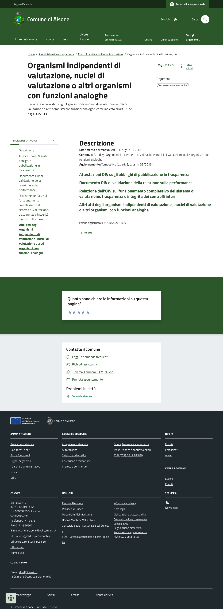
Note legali (120, 509)
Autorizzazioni (70, 450)
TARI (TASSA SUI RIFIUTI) (128, 455)
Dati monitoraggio (20, 595)
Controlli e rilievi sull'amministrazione (100, 54)
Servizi (67, 39)
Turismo (148, 40)
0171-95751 (29, 520)
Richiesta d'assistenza (126, 536)
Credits (75, 595)
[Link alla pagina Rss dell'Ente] (167, 503)
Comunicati (171, 450)
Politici (14, 472)
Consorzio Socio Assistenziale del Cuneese (85, 528)
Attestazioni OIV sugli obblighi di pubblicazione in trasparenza (134, 174)
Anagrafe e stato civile (75, 444)
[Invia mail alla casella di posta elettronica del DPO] (28, 572)
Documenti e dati (20, 450)
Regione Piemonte (23, 4)
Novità (49, 39)
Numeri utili (17, 553)
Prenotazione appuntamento (130, 532)
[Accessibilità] (11, 598)
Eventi (169, 484)
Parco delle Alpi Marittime (77, 514)
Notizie (169, 444)
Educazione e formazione (76, 461)
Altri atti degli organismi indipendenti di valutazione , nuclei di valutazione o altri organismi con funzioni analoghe (145, 207)
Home (31, 54)
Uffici (13, 477)
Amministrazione (26, 39)
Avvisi (168, 455)
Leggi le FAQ (121, 524)
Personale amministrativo (25, 466)
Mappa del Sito (104, 595)
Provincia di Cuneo (72, 509)
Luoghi (169, 479)
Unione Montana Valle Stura (78, 520)
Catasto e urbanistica (74, 455)
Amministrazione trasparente (56, 54)
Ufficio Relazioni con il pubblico (28, 541)
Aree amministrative (22, 444)
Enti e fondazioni (20, 455)
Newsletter (171, 508)
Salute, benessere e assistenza (131, 444)
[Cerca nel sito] (203, 19)
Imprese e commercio (74, 466)
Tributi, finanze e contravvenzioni (132, 450)
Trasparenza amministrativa (113, 37)
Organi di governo (20, 461)
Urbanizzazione (169, 40)
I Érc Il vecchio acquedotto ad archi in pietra (85, 539)
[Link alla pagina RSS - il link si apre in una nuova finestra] (176, 19)
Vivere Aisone (84, 37)
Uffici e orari (17, 547)
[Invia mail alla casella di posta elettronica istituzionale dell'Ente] (37, 530)
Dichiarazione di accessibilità (130, 514)
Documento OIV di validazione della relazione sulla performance (136, 182)
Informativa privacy (125, 503)
